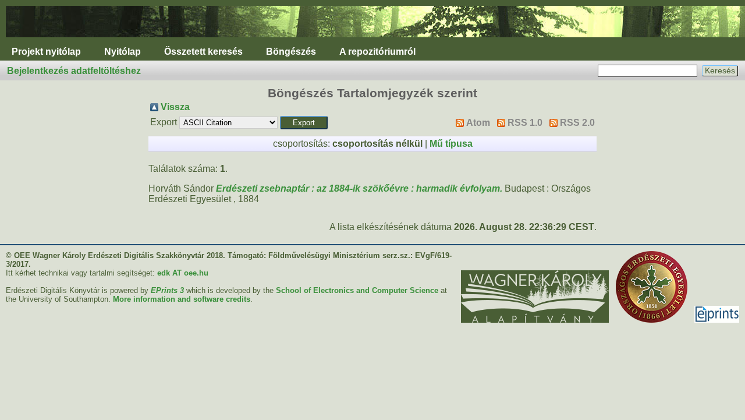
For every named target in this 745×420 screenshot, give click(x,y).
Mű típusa (451, 144)
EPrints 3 (167, 290)
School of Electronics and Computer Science (357, 290)
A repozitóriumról (377, 52)
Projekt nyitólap (46, 52)
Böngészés (291, 52)
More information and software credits (181, 299)
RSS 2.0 (577, 123)
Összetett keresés (203, 52)
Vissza (175, 107)
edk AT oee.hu (182, 273)
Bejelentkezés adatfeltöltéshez (74, 71)
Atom (478, 123)
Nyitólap (122, 52)
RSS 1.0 (525, 123)
